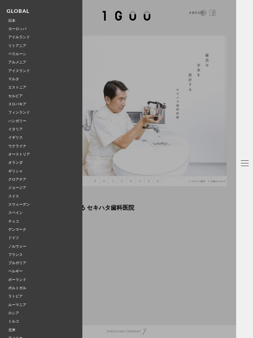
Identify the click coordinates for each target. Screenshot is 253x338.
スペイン (15, 213)
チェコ (13, 221)
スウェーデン (19, 204)
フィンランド (19, 112)
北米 (11, 330)
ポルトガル (17, 288)
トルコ (13, 321)
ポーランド (17, 280)
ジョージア (17, 187)
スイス (13, 196)
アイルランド (19, 37)
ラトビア (15, 296)
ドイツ (13, 238)
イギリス (15, 137)
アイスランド (19, 71)
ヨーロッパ (17, 29)
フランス (15, 254)
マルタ (13, 79)
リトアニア (17, 46)
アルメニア (17, 62)
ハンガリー (17, 121)
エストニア (17, 87)
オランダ (15, 162)
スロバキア (17, 104)
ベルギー (15, 271)
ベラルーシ (17, 54)
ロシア (13, 313)
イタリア (15, 129)
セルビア (15, 96)
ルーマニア (17, 305)
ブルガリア (17, 263)
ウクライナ (17, 146)
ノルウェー (17, 246)
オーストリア (19, 154)
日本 (11, 20)
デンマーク (17, 229)
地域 (246, 204)
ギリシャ (15, 171)
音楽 (246, 296)
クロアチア (17, 179)
